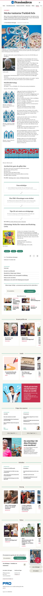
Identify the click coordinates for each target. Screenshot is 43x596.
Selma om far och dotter (10, 277)
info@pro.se (17, 574)
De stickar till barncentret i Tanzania (17, 221)
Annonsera (5, 565)
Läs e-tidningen (36, 567)
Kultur (37, 5)
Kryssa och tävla (20, 5)
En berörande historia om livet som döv (31, 471)
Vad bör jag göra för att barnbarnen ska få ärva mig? (11, 420)
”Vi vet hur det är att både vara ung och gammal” (11, 471)
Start (4, 5)
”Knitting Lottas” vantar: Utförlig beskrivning (19, 177)
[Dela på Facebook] (30, 256)
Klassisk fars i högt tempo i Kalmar (12, 273)
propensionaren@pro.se (8, 578)
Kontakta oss (14, 563)
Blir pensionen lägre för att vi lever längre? (30, 417)
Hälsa (33, 5)
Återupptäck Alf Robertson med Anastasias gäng (30, 477)
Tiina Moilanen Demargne (10, 22)
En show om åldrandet (9, 271)
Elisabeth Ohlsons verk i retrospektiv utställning (15, 275)
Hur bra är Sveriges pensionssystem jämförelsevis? (31, 421)
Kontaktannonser (11, 5)
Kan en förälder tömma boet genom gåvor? (11, 423)
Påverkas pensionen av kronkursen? (31, 423)
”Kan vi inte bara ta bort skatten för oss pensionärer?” (11, 475)
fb (24, 564)
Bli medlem (36, 571)
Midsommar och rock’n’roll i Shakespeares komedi (16, 280)
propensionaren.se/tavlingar (30, 232)
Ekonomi (28, 5)
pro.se (4, 588)
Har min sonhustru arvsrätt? (10, 416)
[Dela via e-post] (33, 256)
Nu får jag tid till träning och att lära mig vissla (11, 478)
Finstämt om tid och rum (28, 474)
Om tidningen (6, 563)
